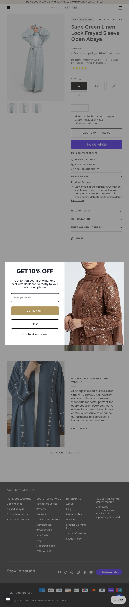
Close (34, 324)
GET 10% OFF (35, 310)
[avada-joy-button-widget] (8, 599)
